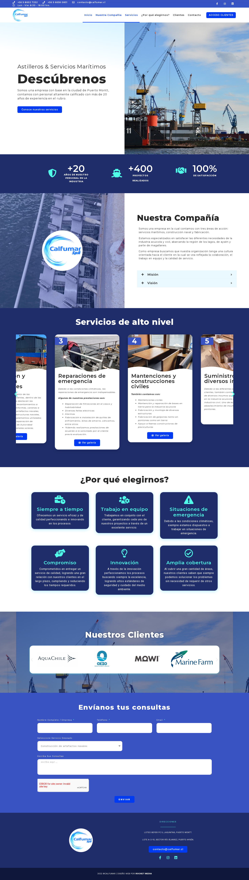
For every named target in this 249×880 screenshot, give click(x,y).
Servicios (131, 15)
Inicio (88, 15)
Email (160, 720)
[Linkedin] (232, 4)
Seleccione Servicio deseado (54, 738)
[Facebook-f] (217, 4)
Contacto (194, 15)
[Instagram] (225, 4)
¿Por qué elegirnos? (155, 15)
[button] (221, 15)
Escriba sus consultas (50, 756)
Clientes (178, 15)
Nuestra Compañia (109, 15)
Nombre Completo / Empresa (55, 720)
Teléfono (102, 720)
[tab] (187, 274)
